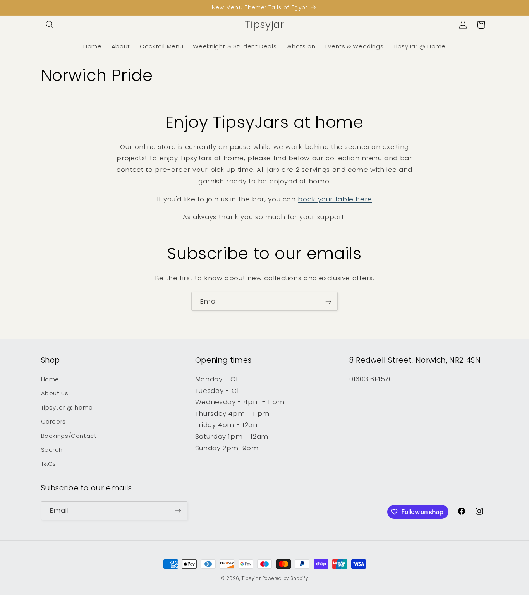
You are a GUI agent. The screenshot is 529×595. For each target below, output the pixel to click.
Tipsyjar (251, 578)
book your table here (335, 199)
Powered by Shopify (285, 578)
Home (50, 379)
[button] (50, 25)
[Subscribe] (328, 301)
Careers (53, 421)
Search (52, 450)
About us (55, 393)
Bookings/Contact (69, 436)
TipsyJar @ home (67, 408)
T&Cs (49, 464)
